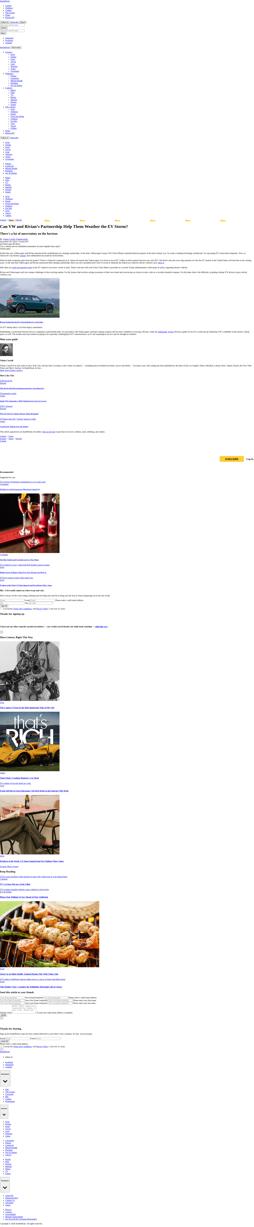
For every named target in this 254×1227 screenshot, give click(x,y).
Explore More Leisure (9, 866)
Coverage (9, 1094)
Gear (13, 64)
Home (13, 114)
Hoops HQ (10, 17)
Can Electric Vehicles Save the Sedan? (14, 427)
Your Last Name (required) (36, 1003)
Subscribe (14, 22)
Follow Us (5, 22)
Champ (8, 1099)
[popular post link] (23, 482)
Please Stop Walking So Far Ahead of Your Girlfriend (24, 897)
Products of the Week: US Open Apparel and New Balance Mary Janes (26, 585)
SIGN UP (4, 1041)
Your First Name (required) (36, 1000)
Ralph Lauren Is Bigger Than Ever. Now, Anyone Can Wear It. (23, 572)
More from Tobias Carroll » (11, 370)
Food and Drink (17, 116)
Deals (7, 15)
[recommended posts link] (30, 700)
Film (12, 93)
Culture (8, 10)
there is (161, 263)
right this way (101, 626)
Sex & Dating (16, 85)
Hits (7, 1089)
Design (14, 102)
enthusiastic (162, 332)
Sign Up (4, 606)
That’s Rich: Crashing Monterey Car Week (19, 778)
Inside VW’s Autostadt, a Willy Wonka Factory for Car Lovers (23, 401)
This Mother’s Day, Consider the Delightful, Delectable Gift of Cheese (31, 987)
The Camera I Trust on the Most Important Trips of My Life (27, 708)
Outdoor (14, 119)
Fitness (13, 76)
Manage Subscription (14, 1217)
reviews (171, 332)
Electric (19, 220)
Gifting (14, 128)
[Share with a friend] (239, 451)
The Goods (10, 13)
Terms (7, 1205)
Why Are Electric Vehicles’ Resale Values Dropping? (19, 414)
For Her (14, 121)
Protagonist (10, 1101)
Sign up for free (48, 432)
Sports (13, 104)
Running (14, 83)
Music (13, 90)
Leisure (8, 5)
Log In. (250, 459)
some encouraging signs (22, 267)
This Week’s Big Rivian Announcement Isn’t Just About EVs (22, 388)
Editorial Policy (11, 1198)
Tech (13, 123)
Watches (14, 66)
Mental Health (16, 81)
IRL (7, 1097)
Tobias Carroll (9, 239)
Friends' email (6, 1013)
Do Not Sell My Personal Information (21, 1219)
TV (12, 95)
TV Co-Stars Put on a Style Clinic (15, 884)
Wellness (9, 8)
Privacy (8, 1209)
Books (13, 97)
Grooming (15, 71)
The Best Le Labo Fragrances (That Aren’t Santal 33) (20, 489)
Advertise (9, 1203)
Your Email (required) (34, 997)
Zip (26, 603)
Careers (8, 1212)
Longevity (15, 78)
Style (13, 54)
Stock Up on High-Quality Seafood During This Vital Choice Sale (29, 974)
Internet (14, 100)
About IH (9, 1195)
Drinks (13, 57)
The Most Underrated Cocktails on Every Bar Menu (19, 560)
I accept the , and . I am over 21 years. (34, 609)
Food (13, 59)
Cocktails (4, 555)
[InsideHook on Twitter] (252, 451)
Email (27, 600)
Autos (13, 69)
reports (23, 255)
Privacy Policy (42, 609)
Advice (8, 1155)
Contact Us (10, 1200)
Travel (13, 62)
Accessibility (10, 1214)
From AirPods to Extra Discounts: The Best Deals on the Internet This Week (34, 791)
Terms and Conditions (22, 609)
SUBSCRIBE (232, 459)
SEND (3, 1015)
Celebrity (4, 879)
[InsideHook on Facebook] (245, 451)
